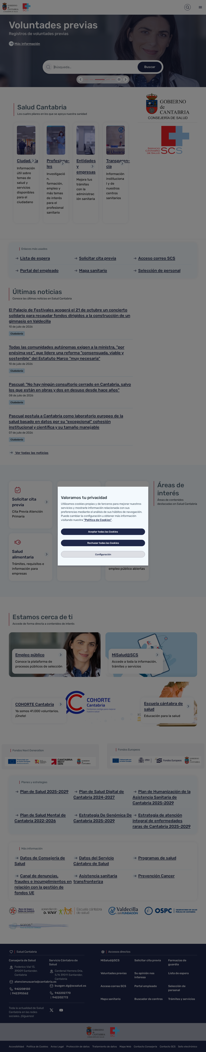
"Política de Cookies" (98, 520)
